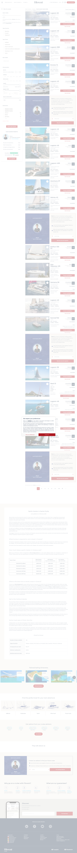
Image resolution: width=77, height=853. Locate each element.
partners (30, 420)
